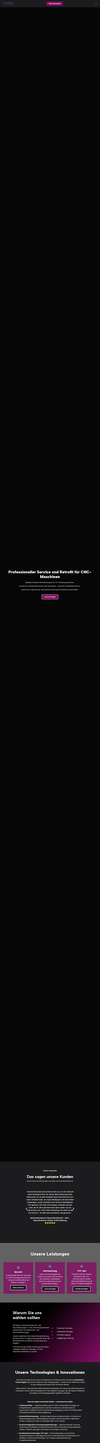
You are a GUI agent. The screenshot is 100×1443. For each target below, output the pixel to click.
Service (40, 586)
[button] (96, 3)
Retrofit (24, 586)
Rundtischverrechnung (29, 1433)
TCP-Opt (44, 1433)
